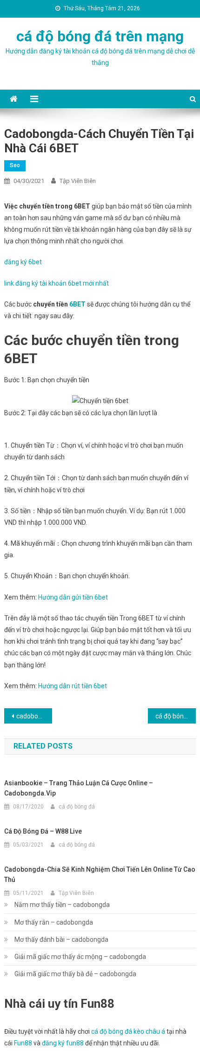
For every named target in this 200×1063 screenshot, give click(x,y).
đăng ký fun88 (63, 1043)
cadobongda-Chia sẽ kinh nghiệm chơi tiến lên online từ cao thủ (99, 874)
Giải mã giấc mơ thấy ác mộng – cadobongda (80, 956)
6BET (77, 304)
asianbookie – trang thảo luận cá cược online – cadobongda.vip (78, 788)
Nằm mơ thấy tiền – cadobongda (62, 904)
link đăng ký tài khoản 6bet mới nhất (56, 283)
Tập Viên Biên (78, 180)
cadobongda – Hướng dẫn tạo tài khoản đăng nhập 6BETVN (34, 716)
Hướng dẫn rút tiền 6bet (72, 686)
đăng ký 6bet (23, 262)
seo (15, 165)
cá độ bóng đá (77, 806)
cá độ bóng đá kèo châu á (128, 1031)
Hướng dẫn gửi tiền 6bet (73, 597)
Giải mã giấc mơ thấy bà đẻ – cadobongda (75, 974)
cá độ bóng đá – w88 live (43, 831)
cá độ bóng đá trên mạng (100, 36)
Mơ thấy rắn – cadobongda (53, 922)
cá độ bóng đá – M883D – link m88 (175, 716)
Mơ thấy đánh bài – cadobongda (61, 939)
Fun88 (23, 1043)
